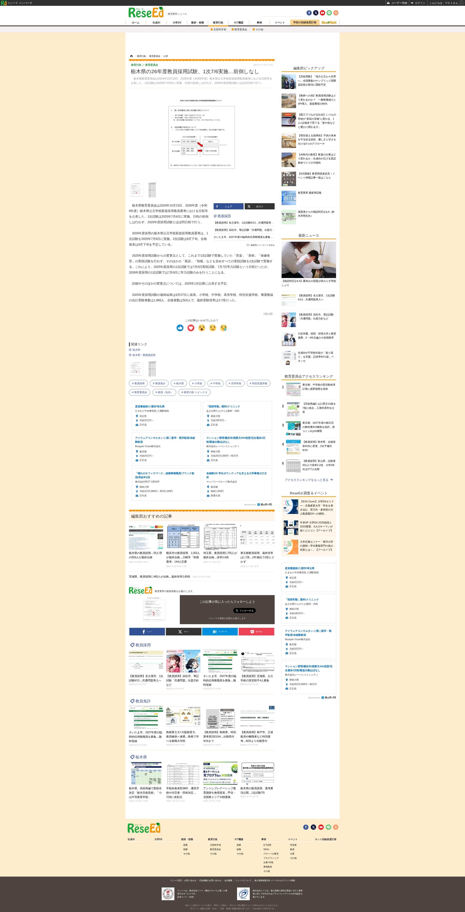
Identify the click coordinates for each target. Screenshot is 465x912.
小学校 (198, 383)
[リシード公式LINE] (328, 827)
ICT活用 (267, 845)
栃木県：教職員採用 (144, 355)
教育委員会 (240, 29)
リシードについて (243, 880)
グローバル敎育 (271, 853)
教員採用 (224, 216)
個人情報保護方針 (262, 880)
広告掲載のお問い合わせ (210, 880)
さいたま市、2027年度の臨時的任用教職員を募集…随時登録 (248, 237)
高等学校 (236, 383)
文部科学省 (219, 29)
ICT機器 (238, 22)
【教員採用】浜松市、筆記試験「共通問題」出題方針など (247, 229)
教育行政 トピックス (195, 392)
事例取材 (267, 867)
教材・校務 (197, 22)
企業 (292, 853)
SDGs (266, 849)
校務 (185, 849)
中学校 (217, 383)
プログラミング (271, 858)
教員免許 (160, 383)
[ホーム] (131, 56)
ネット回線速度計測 (325, 839)
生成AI (156, 22)
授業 (185, 845)
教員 (292, 849)
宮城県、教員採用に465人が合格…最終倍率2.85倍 (169, 576)
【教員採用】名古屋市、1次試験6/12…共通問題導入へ (245, 222)
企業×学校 (268, 862)
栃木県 (136, 349)
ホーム (136, 22)
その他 (259, 29)
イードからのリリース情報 (283, 880)
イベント (280, 22)
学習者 (293, 845)
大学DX (177, 22)
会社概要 (228, 880)
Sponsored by (250, 505)
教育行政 (218, 22)
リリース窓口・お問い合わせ (183, 880)
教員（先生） (165, 392)
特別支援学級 (259, 383)
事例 (259, 22)
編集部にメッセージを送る (263, 245)
